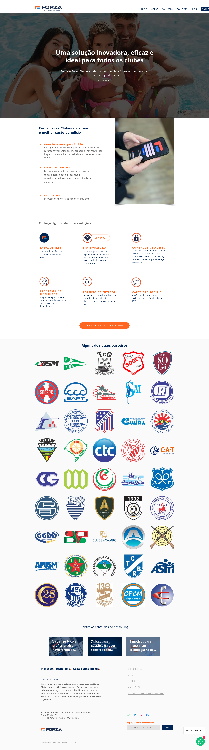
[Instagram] (141, 715)
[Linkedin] (134, 715)
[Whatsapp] (128, 715)
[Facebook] (147, 715)
